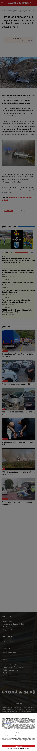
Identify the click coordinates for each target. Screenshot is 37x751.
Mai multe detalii (8, 723)
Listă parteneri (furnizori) (6, 743)
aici (18, 729)
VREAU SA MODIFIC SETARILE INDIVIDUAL (18, 748)
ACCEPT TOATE (18, 746)
